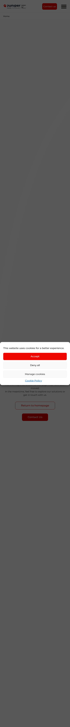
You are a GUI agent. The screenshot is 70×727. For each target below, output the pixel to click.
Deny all (35, 365)
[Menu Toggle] (64, 6)
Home (6, 16)
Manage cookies (35, 374)
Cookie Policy (33, 380)
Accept (35, 356)
